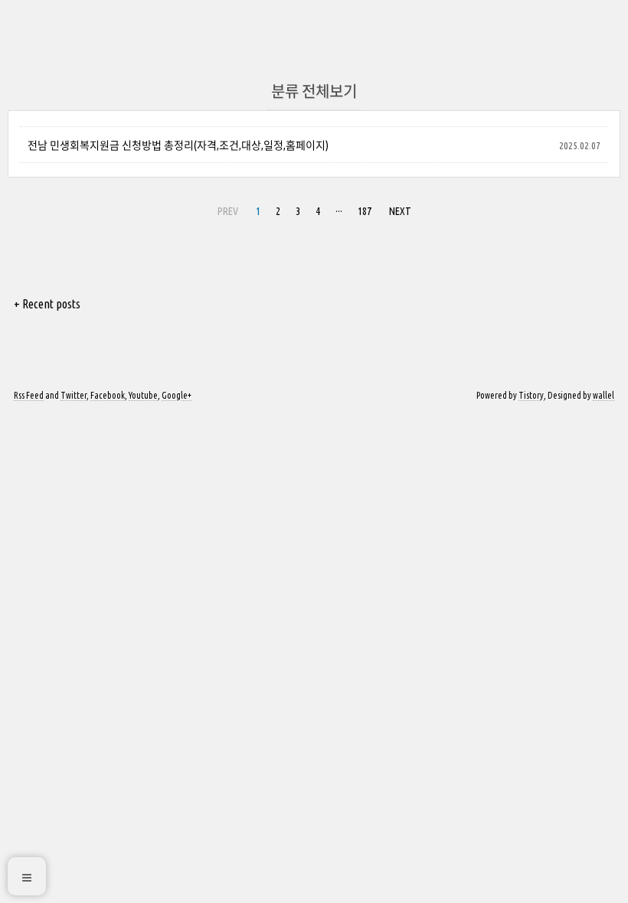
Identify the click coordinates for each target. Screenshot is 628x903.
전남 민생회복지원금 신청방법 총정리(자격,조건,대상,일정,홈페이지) (178, 145)
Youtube (143, 395)
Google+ (176, 395)
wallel (603, 395)
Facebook (107, 395)
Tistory (531, 395)
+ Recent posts (47, 304)
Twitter (74, 395)
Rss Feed (29, 395)
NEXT (400, 211)
